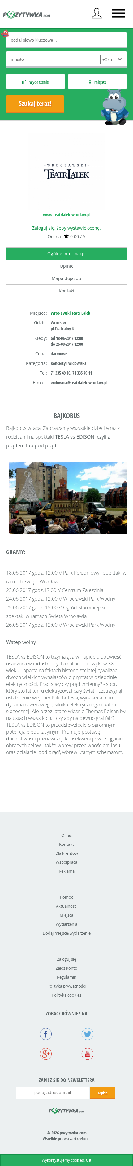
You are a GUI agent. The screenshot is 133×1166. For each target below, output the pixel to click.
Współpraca (66, 862)
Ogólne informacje (66, 253)
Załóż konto (66, 968)
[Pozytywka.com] (66, 1109)
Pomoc (66, 897)
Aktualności (66, 906)
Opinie (67, 266)
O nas (66, 835)
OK (88, 1160)
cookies (77, 1160)
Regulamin (66, 977)
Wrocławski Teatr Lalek (70, 313)
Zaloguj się (66, 959)
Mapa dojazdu (66, 278)
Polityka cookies (66, 995)
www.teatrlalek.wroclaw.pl (66, 214)
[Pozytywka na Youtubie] (87, 1054)
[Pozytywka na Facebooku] (45, 1034)
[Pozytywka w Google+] (45, 1054)
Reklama (67, 871)
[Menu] (118, 13)
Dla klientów (66, 853)
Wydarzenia (66, 924)
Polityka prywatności (66, 986)
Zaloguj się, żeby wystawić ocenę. (66, 228)
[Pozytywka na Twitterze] (87, 1034)
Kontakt (67, 291)
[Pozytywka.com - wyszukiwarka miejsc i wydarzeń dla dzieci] (27, 15)
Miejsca (66, 915)
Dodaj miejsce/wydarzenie (67, 933)
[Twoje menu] (96, 13)
